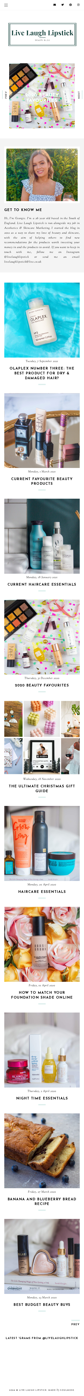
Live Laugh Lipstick (33, 1390)
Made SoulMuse (61, 1390)
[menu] (6, 5)
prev (6, 94)
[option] (42, 95)
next (79, 95)
